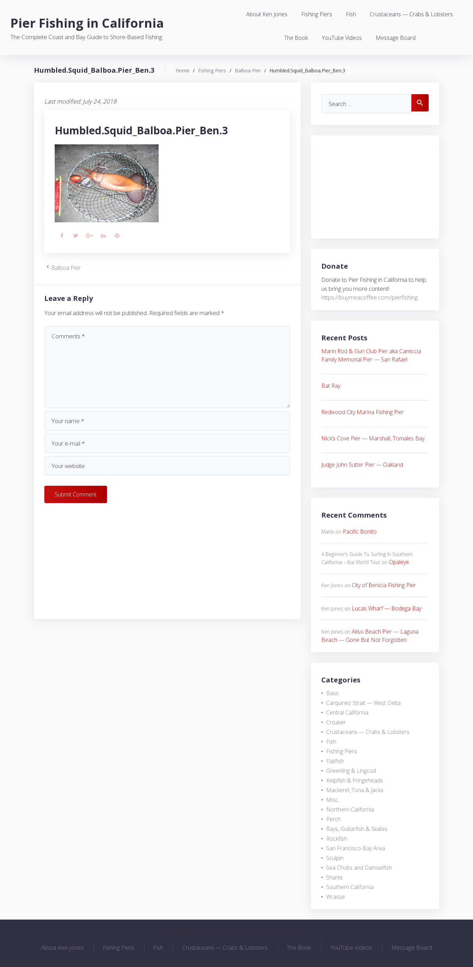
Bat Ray (330, 386)
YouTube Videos (342, 38)
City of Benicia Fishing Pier (384, 585)
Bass (332, 693)
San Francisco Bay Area (355, 848)
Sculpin (334, 858)
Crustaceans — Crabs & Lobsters (411, 14)
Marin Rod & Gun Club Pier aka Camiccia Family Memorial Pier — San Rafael (371, 355)
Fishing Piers (316, 14)
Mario (327, 531)
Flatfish (335, 761)
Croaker (336, 722)
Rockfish (336, 838)
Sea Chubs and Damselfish (359, 867)
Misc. (332, 800)
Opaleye (399, 562)
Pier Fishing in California (87, 23)
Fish (351, 14)
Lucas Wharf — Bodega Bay (386, 608)
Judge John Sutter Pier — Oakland (362, 464)
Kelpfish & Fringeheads (354, 780)
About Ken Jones (266, 14)
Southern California (350, 887)
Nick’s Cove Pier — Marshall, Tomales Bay (373, 438)
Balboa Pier (248, 70)
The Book (296, 38)
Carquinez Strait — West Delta (363, 703)
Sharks (334, 877)
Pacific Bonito (360, 531)
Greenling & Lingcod (351, 771)
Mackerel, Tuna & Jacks (354, 790)
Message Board (396, 38)
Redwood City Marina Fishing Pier (362, 412)
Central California (347, 712)
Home (182, 70)
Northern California (350, 809)
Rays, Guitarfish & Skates (356, 829)
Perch (333, 819)
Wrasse (335, 897)
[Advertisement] (167, 560)
